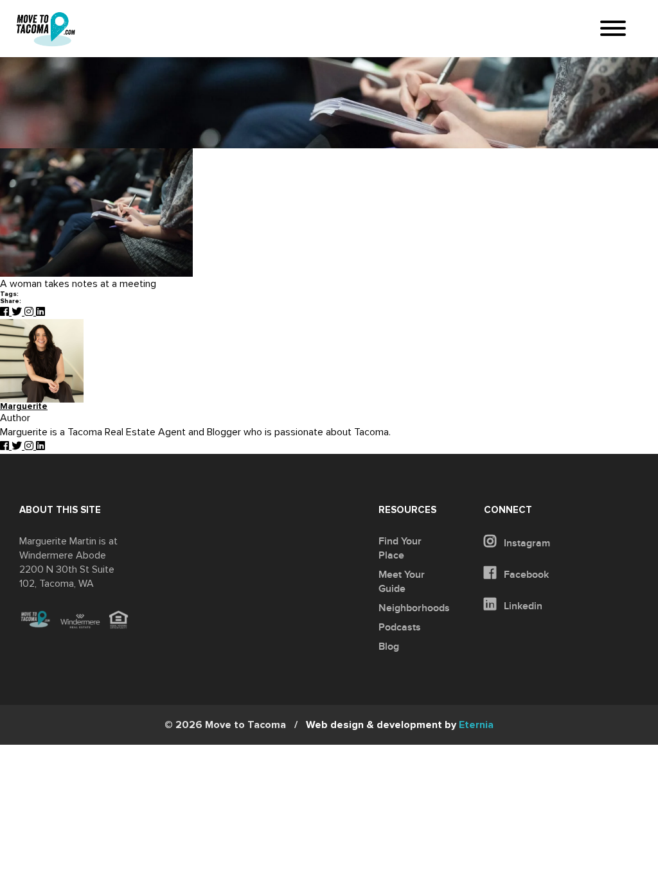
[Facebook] (6, 312)
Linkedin (521, 606)
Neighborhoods (414, 608)
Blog (388, 646)
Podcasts (399, 627)
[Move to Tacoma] (45, 29)
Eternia (400, 725)
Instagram (525, 543)
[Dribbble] (40, 312)
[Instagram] (30, 312)
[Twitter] (18, 312)
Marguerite (24, 407)
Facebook (525, 574)
